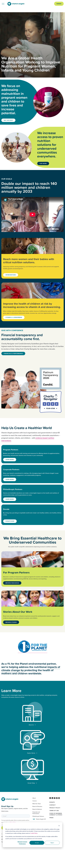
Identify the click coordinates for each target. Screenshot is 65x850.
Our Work (43, 163)
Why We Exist (8, 120)
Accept (37, 842)
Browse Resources (12, 583)
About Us (31, 725)
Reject (52, 842)
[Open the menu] (3, 3)
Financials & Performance (13, 353)
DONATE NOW (10, 521)
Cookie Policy (33, 833)
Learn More (10, 459)
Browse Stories (11, 622)
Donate (59, 4)
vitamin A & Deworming (14, 317)
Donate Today (31, 783)
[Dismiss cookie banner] (59, 826)
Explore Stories (31, 753)
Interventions (11, 275)
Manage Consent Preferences (22, 843)
